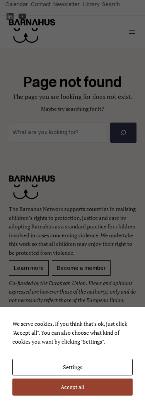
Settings (72, 367)
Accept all (72, 387)
